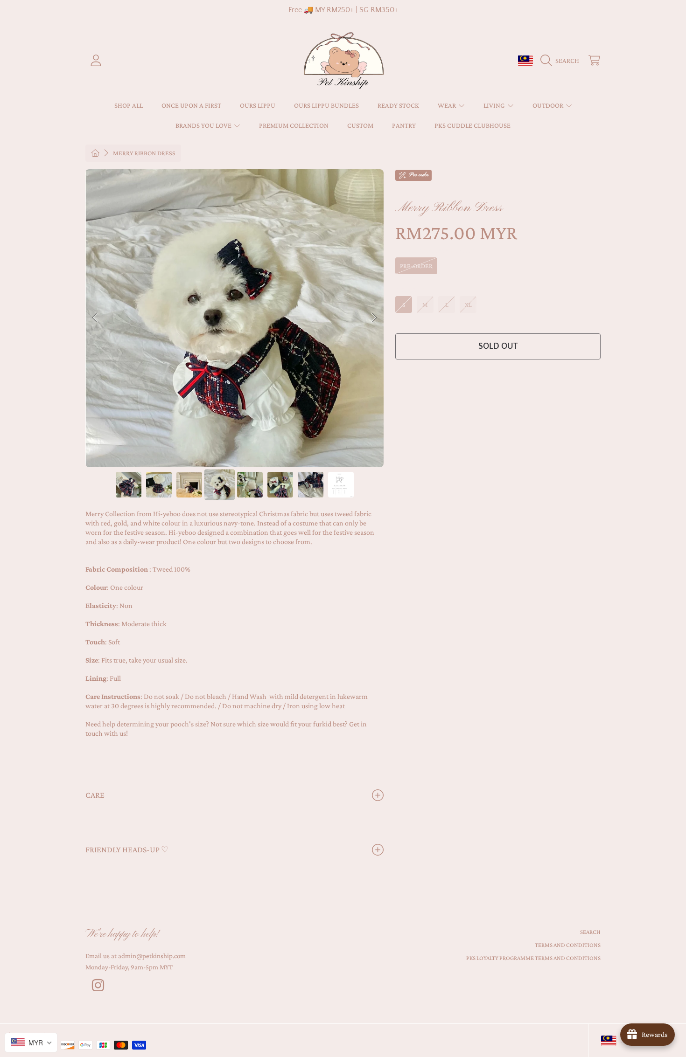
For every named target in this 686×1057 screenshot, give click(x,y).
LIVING (494, 105)
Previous (95, 318)
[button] (562, 60)
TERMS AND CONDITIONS (568, 944)
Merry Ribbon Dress (144, 153)
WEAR (447, 105)
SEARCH (590, 931)
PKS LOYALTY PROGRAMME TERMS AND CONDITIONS (533, 957)
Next (374, 318)
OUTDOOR (548, 105)
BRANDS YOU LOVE (204, 125)
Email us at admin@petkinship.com (135, 956)
